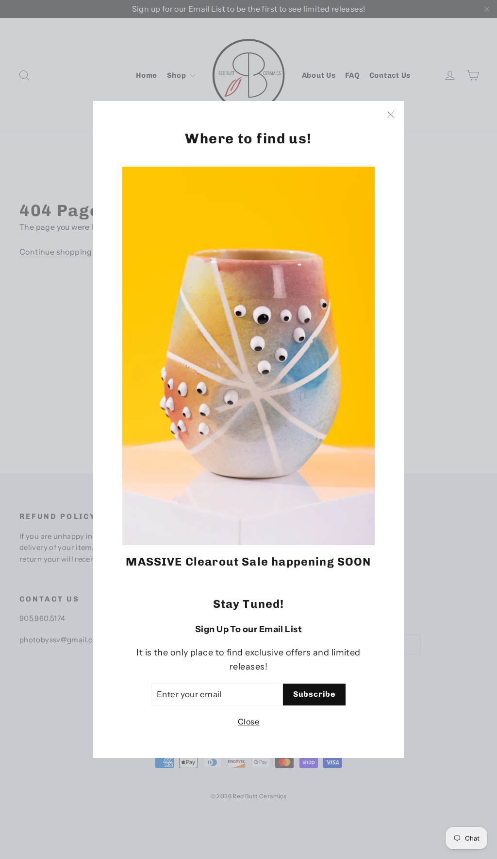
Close (248, 721)
